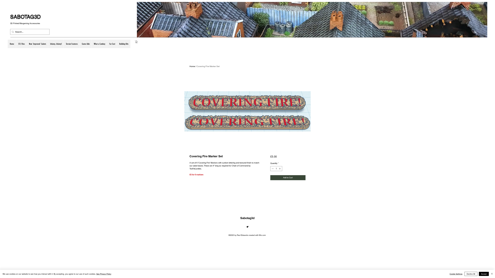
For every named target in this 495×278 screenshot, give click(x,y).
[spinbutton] (276, 168)
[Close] (491, 274)
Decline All (471, 274)
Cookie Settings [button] (456, 274)
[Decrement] (272, 168)
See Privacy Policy (103, 274)
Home (192, 66)
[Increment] (280, 168)
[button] (37, 44)
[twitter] (247, 226)
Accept (484, 274)
